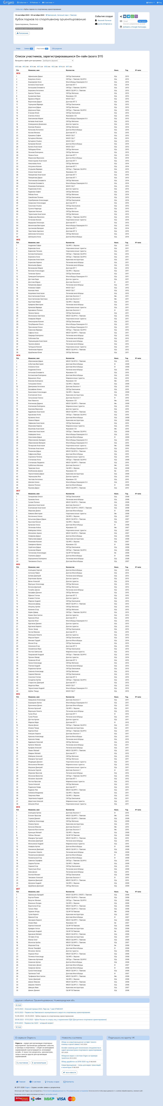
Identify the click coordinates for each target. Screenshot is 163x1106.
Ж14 (31, 66)
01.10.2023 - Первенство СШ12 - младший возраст (34, 1023)
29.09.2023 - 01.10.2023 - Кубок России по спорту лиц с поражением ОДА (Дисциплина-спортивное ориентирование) (61, 1020)
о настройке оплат (50, 1094)
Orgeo (27, 1087)
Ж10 (16, 66)
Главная (21, 1082)
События (22, 2)
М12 (53, 66)
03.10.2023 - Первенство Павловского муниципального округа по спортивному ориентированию (52, 1012)
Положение (23, 33)
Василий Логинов (104, 20)
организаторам (39, 1063)
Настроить (142, 21)
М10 (45, 66)
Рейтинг (35, 2)
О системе (48, 2)
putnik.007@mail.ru (105, 24)
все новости (70, 1072)
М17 (67, 66)
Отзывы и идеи (52, 1082)
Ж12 (24, 66)
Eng (160, 2)
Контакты (70, 1082)
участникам (22, 1063)
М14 (60, 66)
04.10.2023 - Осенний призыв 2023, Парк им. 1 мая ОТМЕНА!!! (39, 1009)
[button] (150, 2)
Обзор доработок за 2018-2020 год (75, 1062)
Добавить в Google (134, 27)
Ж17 (38, 66)
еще (19, 1005)
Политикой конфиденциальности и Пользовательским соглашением (65, 1091)
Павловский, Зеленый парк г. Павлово (62, 15)
